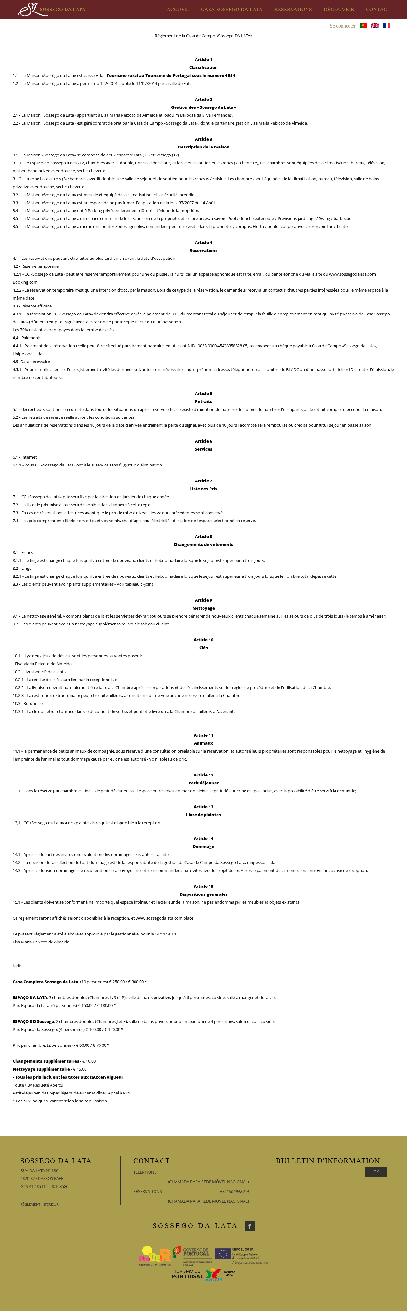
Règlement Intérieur (39, 1204)
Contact (378, 9)
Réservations (293, 9)
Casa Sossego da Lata (232, 9)
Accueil (178, 9)
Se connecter (342, 26)
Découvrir (339, 9)
